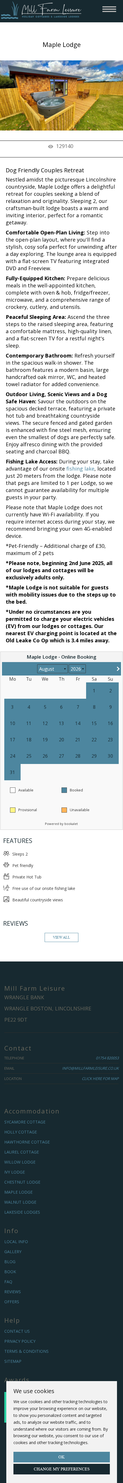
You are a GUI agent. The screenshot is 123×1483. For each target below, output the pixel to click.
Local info (16, 1241)
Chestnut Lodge (22, 1182)
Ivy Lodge (14, 1172)
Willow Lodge (19, 1162)
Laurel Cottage (21, 1152)
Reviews (12, 1291)
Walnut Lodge (20, 1202)
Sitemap (12, 1361)
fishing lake (80, 468)
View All (61, 937)
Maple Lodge (18, 1192)
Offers (11, 1301)
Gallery (12, 1251)
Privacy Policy (19, 1341)
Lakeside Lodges (22, 1212)
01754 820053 (107, 1058)
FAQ (8, 1281)
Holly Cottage (20, 1132)
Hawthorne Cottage (27, 1142)
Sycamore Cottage (24, 1122)
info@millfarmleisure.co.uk (90, 1068)
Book (10, 1271)
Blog (9, 1261)
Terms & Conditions (26, 1351)
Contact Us (17, 1331)
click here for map (100, 1078)
